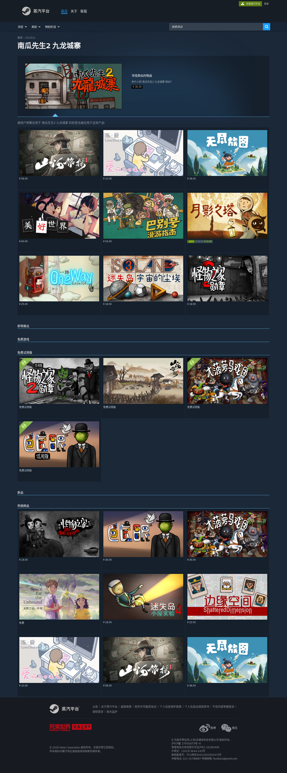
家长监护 (112, 711)
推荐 (19, 37)
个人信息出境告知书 (197, 706)
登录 (266, 3)
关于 (74, 11)
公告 (95, 706)
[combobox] (216, 26)
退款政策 (126, 706)
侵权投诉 (97, 711)
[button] (22, 27)
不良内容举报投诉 (223, 706)
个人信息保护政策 (171, 706)
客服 (83, 11)
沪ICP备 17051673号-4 (186, 743)
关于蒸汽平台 (109, 706)
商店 (64, 11)
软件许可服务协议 (146, 706)
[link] (227, 241)
